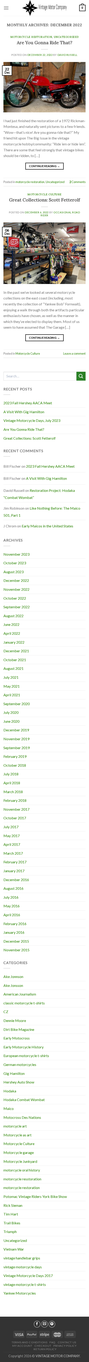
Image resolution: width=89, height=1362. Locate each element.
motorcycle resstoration (22, 1179)
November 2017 (16, 809)
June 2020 (11, 721)
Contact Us (67, 1342)
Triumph (10, 1231)
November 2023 (16, 554)
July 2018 (10, 774)
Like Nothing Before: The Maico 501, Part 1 (41, 512)
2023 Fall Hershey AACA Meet (27, 403)
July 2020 (10, 712)
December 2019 (16, 730)
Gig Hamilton (14, 1073)
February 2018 (14, 800)
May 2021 (11, 686)
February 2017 (14, 862)
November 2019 (16, 739)
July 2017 (10, 827)
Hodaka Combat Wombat (24, 1099)
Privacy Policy (65, 1345)
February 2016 (14, 923)
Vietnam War (13, 1249)
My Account (22, 1345)
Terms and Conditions (29, 1342)
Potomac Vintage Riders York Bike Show (35, 1196)
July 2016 (10, 897)
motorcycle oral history (21, 1170)
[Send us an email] (44, 1324)
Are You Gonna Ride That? (44, 42)
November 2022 (16, 589)
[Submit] (81, 376)
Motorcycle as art (17, 1135)
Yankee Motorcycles (19, 1293)
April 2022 (11, 633)
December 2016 (16, 879)
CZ (5, 1011)
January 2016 (13, 932)
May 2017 (11, 835)
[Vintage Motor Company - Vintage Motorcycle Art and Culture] (44, 8)
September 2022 (16, 607)
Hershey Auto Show (18, 1082)
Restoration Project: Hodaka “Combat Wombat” (39, 494)
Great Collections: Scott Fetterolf (44, 200)
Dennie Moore (14, 1020)
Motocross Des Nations (22, 1117)
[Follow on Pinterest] (52, 1324)
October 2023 (14, 563)
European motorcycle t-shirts (26, 1055)
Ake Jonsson (13, 985)
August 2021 (13, 668)
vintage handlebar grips (21, 1258)
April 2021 (11, 695)
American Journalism (19, 994)
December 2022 (16, 580)
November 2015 (16, 950)
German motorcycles (19, 1064)
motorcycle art (15, 1126)
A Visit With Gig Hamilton (23, 412)
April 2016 (11, 915)
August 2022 (13, 616)
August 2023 (13, 572)
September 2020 (16, 704)
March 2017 (13, 853)
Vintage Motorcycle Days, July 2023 (31, 420)
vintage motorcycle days (22, 1267)
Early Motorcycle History (23, 1047)
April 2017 (11, 844)
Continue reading (44, 166)
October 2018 (14, 765)
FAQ (52, 1342)
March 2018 (13, 791)
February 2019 (14, 756)
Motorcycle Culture (44, 194)
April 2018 (11, 783)
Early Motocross (16, 1038)
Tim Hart (10, 1214)
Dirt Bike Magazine (18, 1029)
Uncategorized (66, 37)
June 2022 (11, 624)
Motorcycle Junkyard (20, 1161)
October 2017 (14, 818)
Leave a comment (74, 353)
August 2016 (13, 888)
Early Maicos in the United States (47, 526)
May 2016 (11, 906)
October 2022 (14, 598)
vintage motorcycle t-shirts (24, 1284)
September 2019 (16, 747)
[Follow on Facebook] (37, 1324)
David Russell (68, 54)
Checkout (42, 1345)
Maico (8, 1108)
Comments (77, 182)
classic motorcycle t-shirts (24, 1003)
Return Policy (45, 1349)
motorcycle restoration (31, 37)
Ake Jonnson (13, 976)
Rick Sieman (12, 1205)
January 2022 (13, 642)
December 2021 (16, 651)
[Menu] (6, 7)
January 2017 (13, 871)
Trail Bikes (11, 1223)
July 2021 (10, 677)
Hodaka (9, 1091)
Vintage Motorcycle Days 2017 (28, 1275)
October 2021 (14, 660)
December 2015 (16, 941)
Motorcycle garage (18, 1152)
